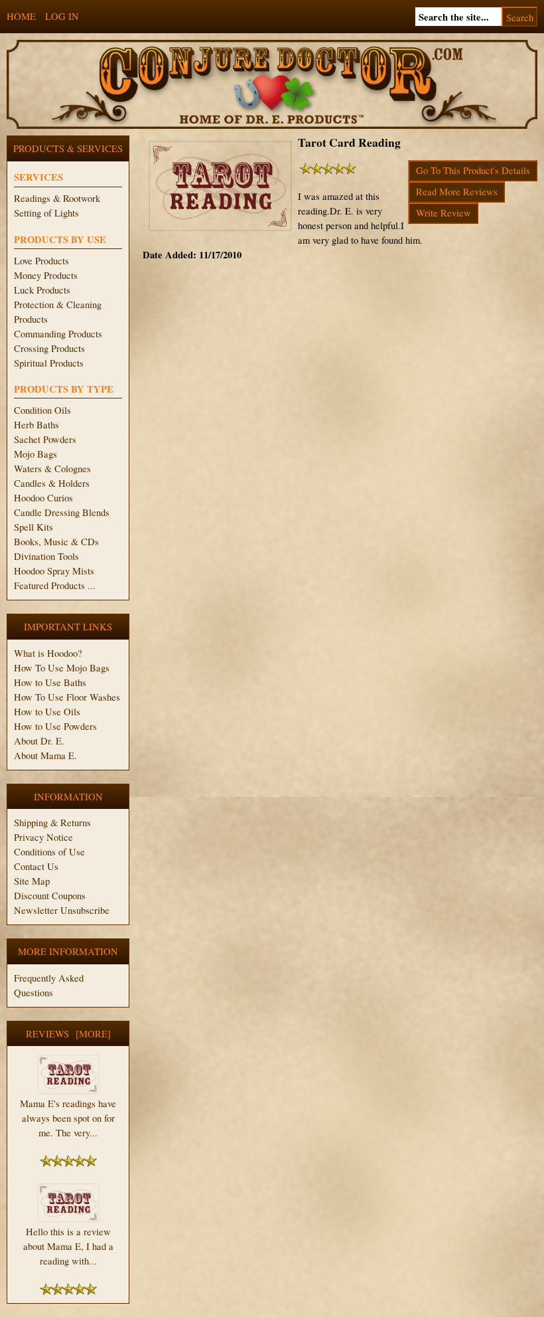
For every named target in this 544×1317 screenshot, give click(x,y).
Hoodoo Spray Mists (54, 571)
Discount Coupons (50, 895)
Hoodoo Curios (43, 497)
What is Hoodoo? (48, 653)
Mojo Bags (35, 454)
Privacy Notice (43, 837)
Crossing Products (49, 348)
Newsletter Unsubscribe (61, 910)
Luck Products (42, 290)
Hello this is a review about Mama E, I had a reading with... (68, 1246)
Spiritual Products (49, 363)
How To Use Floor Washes (67, 697)
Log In (62, 16)
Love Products (41, 260)
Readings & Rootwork (57, 198)
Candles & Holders (52, 483)
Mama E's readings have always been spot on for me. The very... (68, 1118)
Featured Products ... (55, 585)
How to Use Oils (47, 711)
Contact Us (36, 866)
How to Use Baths (50, 682)
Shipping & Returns (52, 822)
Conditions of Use (49, 851)
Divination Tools (46, 556)
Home (21, 16)
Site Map (32, 881)
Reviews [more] (68, 1033)
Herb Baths (36, 424)
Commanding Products (58, 333)
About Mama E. (45, 755)
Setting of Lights (46, 213)
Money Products (46, 275)
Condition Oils (42, 410)
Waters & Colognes (52, 468)
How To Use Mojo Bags (61, 667)
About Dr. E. (39, 741)
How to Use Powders (55, 726)
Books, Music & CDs (56, 541)
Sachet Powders (45, 439)
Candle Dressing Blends (61, 512)
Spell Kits (33, 527)
